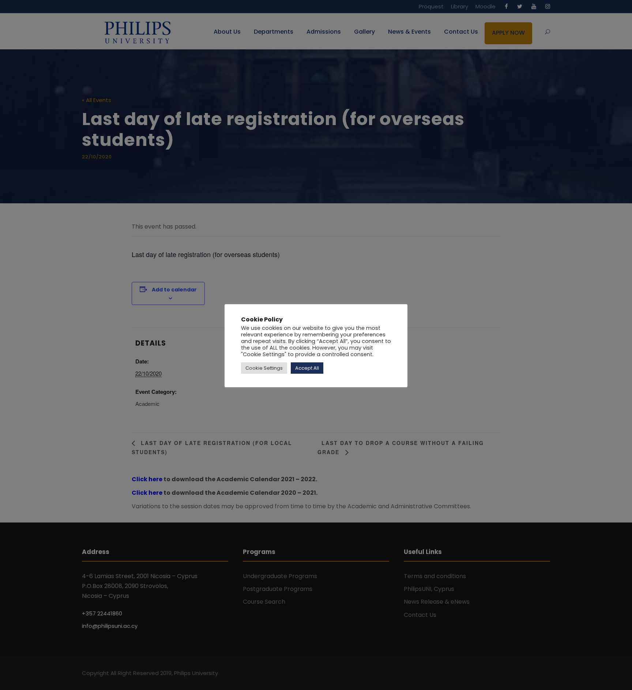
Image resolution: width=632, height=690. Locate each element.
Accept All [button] (307, 368)
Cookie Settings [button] (264, 368)
